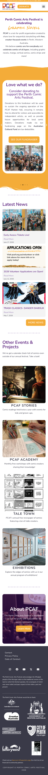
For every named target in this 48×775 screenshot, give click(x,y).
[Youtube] (24, 669)
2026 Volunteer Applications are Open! (23, 271)
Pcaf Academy (24, 459)
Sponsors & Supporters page (21, 760)
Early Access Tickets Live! (16, 234)
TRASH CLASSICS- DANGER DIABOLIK (24, 308)
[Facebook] (17, 669)
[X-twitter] (31, 669)
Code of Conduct (12, 659)
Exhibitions (24, 568)
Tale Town (24, 514)
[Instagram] (10, 669)
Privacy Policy (11, 656)
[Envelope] (38, 669)
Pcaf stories (24, 405)
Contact (8, 652)
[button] (43, 6)
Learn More (24, 628)
